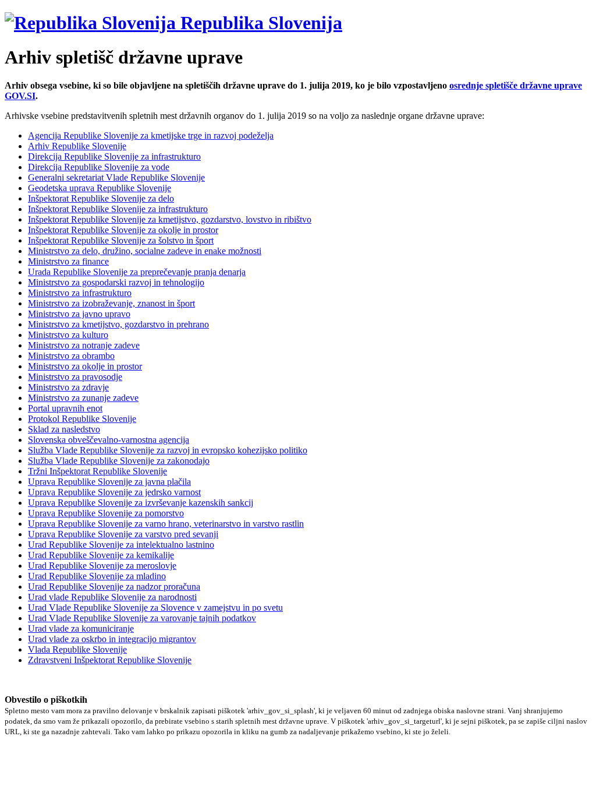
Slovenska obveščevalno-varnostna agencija (108, 440)
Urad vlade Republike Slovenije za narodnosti (112, 597)
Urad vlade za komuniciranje (81, 628)
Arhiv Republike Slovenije (77, 146)
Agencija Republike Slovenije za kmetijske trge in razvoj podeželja (151, 135)
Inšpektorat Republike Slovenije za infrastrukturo (118, 209)
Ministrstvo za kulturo (68, 335)
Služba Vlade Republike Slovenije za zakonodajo (119, 461)
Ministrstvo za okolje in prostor (85, 366)
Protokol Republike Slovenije (82, 419)
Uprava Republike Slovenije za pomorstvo (106, 513)
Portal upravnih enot (65, 408)
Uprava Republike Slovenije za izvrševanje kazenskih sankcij (140, 503)
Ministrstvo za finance (68, 261)
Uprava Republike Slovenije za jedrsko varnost (114, 492)
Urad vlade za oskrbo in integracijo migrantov (112, 639)
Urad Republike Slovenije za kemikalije (101, 555)
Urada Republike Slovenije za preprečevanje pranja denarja (137, 272)
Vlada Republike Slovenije (77, 649)
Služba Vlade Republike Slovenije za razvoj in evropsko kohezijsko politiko (167, 450)
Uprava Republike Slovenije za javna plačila (109, 482)
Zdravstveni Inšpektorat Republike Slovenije (109, 660)
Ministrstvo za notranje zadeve (84, 345)
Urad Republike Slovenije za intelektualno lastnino (121, 545)
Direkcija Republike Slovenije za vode (98, 167)
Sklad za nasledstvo (64, 429)
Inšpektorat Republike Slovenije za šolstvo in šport (121, 240)
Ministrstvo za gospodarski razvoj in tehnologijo (116, 282)
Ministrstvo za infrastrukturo (80, 293)
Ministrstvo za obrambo (71, 356)
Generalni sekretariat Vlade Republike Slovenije (116, 177)
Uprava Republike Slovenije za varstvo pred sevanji (123, 534)
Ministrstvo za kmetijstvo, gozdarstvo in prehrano (118, 324)
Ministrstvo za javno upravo (79, 314)
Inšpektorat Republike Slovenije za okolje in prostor (123, 230)
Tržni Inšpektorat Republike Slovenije (97, 471)
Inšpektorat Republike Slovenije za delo (101, 198)
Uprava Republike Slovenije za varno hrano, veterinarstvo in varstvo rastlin (166, 524)
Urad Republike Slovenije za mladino (97, 576)
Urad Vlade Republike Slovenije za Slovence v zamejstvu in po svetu (155, 607)
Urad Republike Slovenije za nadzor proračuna (114, 586)
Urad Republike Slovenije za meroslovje (102, 565)
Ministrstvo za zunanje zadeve (83, 398)
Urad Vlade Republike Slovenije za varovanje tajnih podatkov (142, 618)
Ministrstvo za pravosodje (75, 377)
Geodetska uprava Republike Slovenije (99, 188)
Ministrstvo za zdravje (68, 387)
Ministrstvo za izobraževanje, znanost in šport (111, 303)
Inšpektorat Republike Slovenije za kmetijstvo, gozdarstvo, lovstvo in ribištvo (169, 219)
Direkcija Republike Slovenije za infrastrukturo (114, 156)
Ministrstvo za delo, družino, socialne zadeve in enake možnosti (144, 251)
